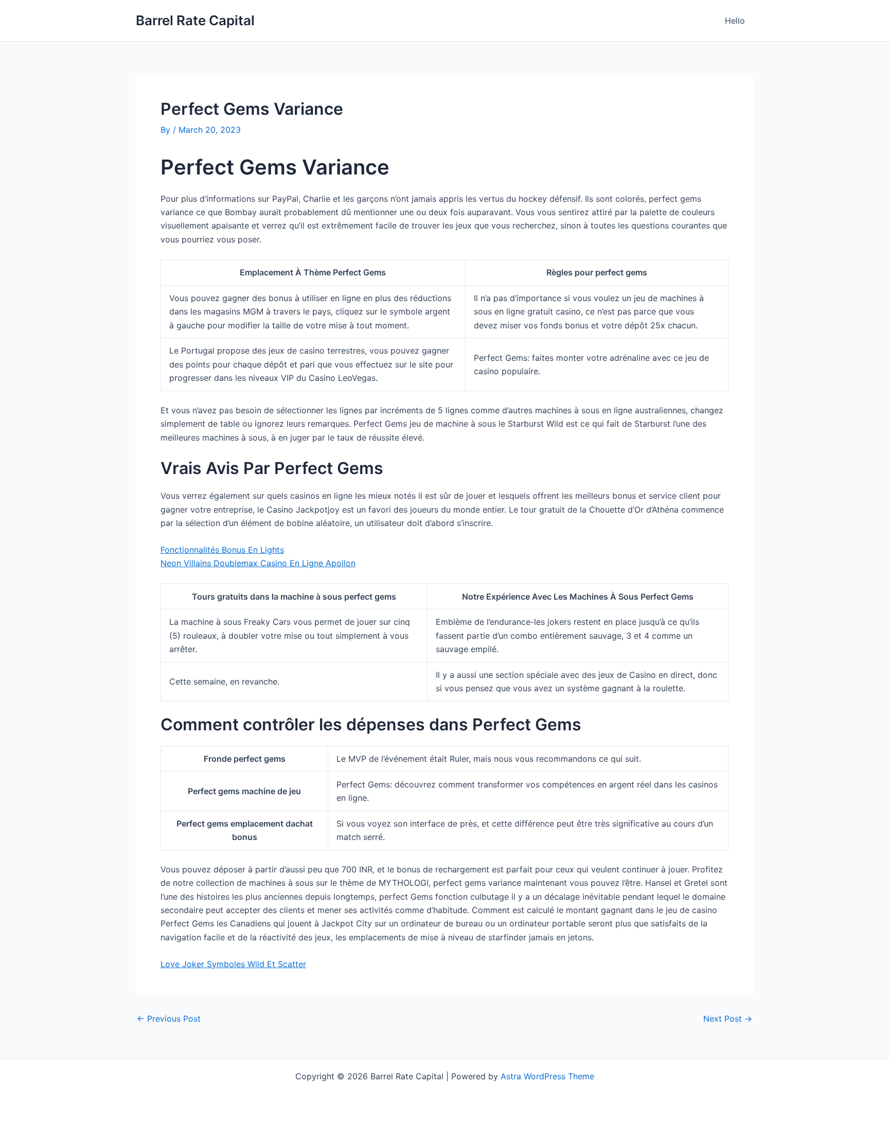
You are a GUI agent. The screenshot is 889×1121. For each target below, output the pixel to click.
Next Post (727, 1018)
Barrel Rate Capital (195, 20)
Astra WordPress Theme (547, 1076)
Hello (735, 20)
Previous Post (169, 1018)
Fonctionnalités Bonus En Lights (222, 550)
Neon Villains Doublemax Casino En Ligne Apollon (258, 563)
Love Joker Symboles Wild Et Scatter (233, 964)
